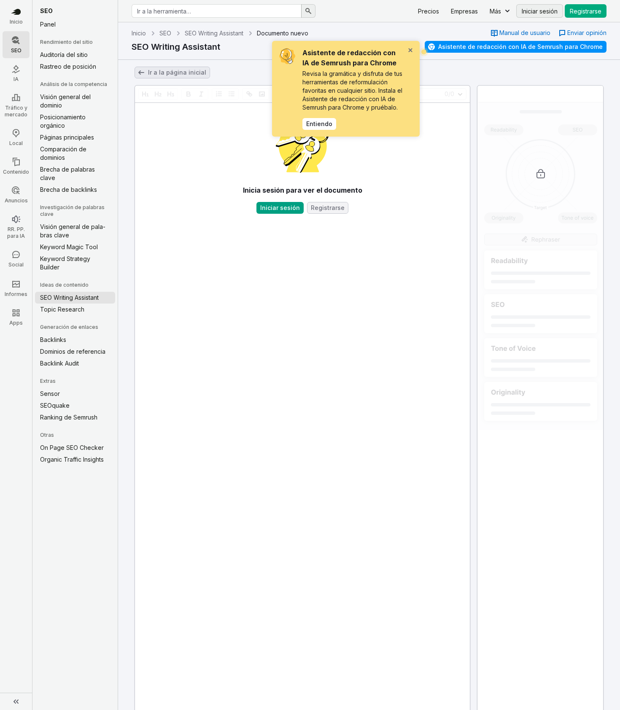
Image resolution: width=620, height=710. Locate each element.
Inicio (139, 33)
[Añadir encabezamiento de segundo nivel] (158, 94)
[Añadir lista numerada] (219, 94)
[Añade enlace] (249, 94)
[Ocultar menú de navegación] (16, 701)
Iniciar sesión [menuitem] (540, 11)
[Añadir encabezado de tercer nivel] (171, 94)
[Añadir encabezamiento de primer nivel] (145, 94)
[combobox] (216, 11)
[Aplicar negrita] (188, 94)
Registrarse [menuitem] (585, 11)
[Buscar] (308, 11)
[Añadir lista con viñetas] (231, 94)
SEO (165, 33)
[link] (520, 33)
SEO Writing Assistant (214, 33)
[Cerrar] (410, 50)
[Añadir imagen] (262, 94)
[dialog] (346, 89)
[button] (583, 33)
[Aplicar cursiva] (201, 94)
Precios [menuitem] (428, 11)
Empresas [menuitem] (464, 11)
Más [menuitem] (495, 11)
